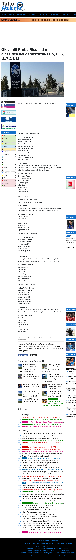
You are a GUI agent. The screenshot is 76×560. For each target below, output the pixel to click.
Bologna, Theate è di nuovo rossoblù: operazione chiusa (40, 463)
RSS (62, 543)
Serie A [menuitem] (11, 14)
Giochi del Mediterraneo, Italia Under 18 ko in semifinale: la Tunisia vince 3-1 (47, 460)
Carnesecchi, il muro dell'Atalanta (33, 519)
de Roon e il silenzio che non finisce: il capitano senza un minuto (46, 422)
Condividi (23, 355)
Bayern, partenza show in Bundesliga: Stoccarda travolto (40, 436)
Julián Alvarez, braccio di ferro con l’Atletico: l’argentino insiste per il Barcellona (47, 498)
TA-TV (68, 324)
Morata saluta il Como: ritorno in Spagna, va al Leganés (40, 478)
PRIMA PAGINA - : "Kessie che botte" (40, 521)
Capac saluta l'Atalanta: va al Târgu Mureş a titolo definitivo (44, 489)
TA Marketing (70, 177)
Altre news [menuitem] (67, 14)
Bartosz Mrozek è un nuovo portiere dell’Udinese (40, 447)
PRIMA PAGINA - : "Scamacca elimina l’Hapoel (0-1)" (45, 523)
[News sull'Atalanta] (13, 5)
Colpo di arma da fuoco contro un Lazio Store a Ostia (39, 510)
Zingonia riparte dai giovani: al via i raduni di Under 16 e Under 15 (31, 394)
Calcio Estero (71, 309)
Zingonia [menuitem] (32, 14)
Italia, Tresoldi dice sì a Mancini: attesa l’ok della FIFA (39, 501)
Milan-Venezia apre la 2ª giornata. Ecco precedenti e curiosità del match (45, 494)
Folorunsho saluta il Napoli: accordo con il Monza (38, 474)
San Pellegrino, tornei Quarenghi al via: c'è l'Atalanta (55, 386)
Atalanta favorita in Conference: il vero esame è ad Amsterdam (41, 417)
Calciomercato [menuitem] (55, 14)
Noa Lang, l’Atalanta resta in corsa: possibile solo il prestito (46, 440)
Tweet (34, 355)
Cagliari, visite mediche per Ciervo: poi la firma (36, 496)
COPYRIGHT (68, 543)
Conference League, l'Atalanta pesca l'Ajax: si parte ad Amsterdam (43, 476)
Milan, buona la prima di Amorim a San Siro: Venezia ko (40, 438)
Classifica (5, 132)
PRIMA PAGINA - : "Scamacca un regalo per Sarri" (41, 528)
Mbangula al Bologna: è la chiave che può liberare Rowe (46, 424)
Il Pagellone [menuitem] (43, 14)
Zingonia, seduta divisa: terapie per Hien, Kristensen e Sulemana (46, 458)
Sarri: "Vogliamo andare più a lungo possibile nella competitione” (46, 469)
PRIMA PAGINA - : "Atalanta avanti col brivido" (43, 530)
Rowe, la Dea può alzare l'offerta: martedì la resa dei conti (46, 420)
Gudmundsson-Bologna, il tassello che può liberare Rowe (46, 492)
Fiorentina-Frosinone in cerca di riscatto (35, 465)
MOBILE (58, 543)
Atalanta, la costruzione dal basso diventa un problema (39, 516)
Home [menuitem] (3, 14)
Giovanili (25, 336)
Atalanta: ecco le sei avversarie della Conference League (40, 480)
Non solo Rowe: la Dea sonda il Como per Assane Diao (45, 503)
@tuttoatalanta (47, 338)
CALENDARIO (44, 543)
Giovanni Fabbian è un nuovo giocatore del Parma (41, 449)
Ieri (71, 235)
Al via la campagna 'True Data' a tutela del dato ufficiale (39, 487)
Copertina (69, 105)
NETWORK (28, 543)
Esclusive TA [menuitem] (21, 14)
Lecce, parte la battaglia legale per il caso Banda (37, 505)
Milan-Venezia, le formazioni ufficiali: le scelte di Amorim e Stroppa (46, 442)
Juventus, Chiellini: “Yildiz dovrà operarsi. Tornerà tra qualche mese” (44, 454)
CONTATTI (51, 543)
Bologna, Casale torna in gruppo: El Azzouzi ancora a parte (41, 467)
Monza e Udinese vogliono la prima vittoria (35, 456)
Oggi (67, 235)
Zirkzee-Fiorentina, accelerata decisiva (34, 512)
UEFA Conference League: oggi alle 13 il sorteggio (38, 514)
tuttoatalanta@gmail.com (68, 552)
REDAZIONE (35, 543)
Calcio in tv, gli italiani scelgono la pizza (35, 507)
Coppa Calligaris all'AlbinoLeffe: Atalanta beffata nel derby (31, 377)
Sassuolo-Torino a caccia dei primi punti (35, 445)
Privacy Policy (54, 540)
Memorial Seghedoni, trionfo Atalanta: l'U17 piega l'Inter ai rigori (55, 394)
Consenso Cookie (44, 540)
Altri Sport (69, 354)
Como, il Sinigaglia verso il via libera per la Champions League (42, 433)
